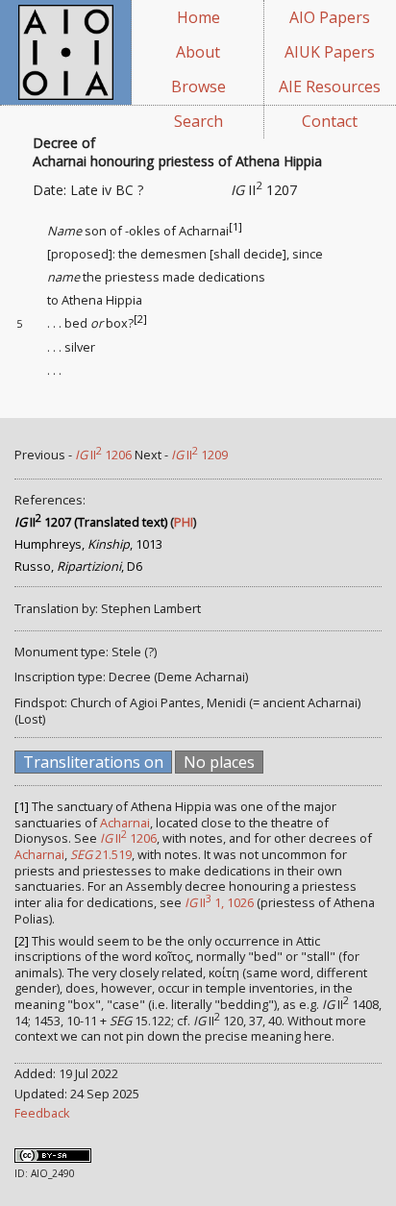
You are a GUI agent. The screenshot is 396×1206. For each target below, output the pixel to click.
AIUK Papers (330, 51)
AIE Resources (330, 86)
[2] (140, 319)
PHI (183, 521)
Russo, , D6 (78, 566)
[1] (235, 227)
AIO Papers (329, 17)
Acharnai (125, 822)
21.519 (101, 854)
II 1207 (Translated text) (90, 521)
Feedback (42, 1112)
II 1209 (199, 454)
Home (198, 17)
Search (198, 121)
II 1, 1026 (219, 902)
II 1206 (103, 454)
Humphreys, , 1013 (88, 544)
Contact (330, 121)
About (198, 51)
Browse (198, 86)
